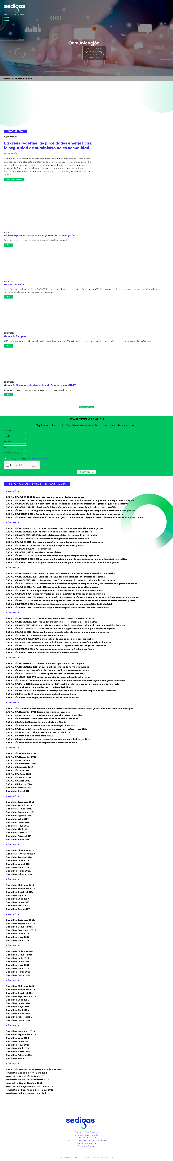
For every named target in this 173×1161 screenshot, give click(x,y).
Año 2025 (11, 522)
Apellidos (8, 436)
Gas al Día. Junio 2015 (18, 962)
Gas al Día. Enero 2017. (18, 909)
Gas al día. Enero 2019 (17, 840)
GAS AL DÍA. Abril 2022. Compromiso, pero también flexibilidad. (39, 687)
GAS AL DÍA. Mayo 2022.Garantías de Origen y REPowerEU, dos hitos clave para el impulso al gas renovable (62, 684)
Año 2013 (11, 1025)
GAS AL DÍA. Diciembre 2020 (21, 754)
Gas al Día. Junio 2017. (18, 902)
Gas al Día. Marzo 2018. (18, 871)
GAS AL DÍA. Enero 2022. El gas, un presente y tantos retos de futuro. (43, 698)
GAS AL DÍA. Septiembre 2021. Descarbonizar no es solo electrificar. (42, 719)
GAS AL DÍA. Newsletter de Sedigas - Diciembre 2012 (34, 1069)
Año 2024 (11, 567)
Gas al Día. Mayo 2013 (17, 1045)
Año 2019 (11, 796)
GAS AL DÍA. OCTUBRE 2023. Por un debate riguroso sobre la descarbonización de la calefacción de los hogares (65, 625)
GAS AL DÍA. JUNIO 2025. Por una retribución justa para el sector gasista (45, 545)
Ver (8, 245)
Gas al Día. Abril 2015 (17, 968)
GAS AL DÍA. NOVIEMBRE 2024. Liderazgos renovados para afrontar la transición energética (55, 577)
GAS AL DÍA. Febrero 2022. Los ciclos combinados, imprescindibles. (41, 694)
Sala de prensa (94, 48)
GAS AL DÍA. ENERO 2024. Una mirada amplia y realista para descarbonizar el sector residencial (57, 608)
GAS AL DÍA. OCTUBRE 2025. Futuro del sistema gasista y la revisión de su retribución (52, 535)
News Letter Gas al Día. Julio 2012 (24, 1083)
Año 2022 (11, 658)
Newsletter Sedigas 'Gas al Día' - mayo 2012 (29, 1090)
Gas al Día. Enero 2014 (18, 1020)
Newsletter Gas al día (94, 55)
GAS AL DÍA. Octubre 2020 (20, 760)
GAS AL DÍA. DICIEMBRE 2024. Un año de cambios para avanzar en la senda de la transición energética (60, 573)
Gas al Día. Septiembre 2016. (21, 930)
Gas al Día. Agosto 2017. (19, 895)
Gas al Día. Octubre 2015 (19, 955)
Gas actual (94, 58)
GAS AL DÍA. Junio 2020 (18, 774)
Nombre (7, 430)
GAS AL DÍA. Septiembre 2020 (21, 764)
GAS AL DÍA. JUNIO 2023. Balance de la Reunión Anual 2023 (37, 636)
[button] (93, 44)
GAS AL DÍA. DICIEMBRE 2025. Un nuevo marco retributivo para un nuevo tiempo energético (54, 528)
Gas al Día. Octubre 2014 (19, 993)
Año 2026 (11, 491)
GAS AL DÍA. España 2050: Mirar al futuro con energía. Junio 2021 (41, 726)
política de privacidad (36, 459)
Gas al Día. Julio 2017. (17, 899)
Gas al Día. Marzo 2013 (18, 1052)
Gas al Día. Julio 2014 (17, 1000)
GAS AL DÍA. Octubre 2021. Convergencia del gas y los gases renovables (44, 715)
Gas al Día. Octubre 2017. (19, 892)
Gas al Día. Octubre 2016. (19, 927)
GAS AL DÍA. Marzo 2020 (19, 784)
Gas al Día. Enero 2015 (18, 975)
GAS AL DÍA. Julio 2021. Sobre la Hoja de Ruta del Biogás (36, 722)
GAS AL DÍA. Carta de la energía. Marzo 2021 (29, 736)
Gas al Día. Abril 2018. (17, 867)
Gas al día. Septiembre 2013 (21, 1035)
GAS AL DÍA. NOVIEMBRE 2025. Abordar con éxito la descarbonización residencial (49, 532)
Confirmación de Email (14, 453)
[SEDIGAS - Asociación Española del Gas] (14, 9)
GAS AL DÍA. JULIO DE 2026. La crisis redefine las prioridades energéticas (45, 497)
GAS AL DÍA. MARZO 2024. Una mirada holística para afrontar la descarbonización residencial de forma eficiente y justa (70, 601)
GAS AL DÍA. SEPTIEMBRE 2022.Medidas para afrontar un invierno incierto (45, 674)
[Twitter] (84, 1130)
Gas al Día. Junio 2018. (18, 864)
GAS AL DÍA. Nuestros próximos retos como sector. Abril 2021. (39, 732)
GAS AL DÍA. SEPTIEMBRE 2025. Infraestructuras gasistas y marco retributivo (47, 539)
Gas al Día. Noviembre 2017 (20, 889)
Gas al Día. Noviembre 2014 (20, 990)
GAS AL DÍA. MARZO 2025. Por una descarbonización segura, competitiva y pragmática (52, 556)
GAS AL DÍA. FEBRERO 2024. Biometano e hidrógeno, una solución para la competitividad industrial (59, 604)
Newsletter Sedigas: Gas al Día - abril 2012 (29, 1093)
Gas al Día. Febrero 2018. (19, 874)
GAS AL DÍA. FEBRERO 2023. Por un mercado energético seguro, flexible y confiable (50, 649)
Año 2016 (11, 914)
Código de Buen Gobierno (86, 1132)
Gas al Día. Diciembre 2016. (20, 920)
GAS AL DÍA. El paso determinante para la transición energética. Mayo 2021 (46, 729)
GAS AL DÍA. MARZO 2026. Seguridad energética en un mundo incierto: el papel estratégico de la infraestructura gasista (70, 511)
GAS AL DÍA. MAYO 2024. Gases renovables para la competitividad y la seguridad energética (55, 594)
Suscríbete (86, 472)
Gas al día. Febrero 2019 (18, 836)
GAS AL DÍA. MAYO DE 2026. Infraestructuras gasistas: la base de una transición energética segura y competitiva (67, 504)
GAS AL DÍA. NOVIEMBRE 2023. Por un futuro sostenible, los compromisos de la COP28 (51, 622)
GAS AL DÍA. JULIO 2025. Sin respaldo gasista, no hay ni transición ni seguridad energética (54, 542)
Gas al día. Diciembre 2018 (20, 850)
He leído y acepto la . (27, 459)
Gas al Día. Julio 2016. (17, 934)
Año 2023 (11, 612)
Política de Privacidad (86, 1144)
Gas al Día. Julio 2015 (17, 958)
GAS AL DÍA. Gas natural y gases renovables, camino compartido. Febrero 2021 (48, 739)
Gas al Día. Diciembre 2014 (20, 986)
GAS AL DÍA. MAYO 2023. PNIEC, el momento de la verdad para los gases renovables (50, 639)
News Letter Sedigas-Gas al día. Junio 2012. (29, 1087)
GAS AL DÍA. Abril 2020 (18, 781)
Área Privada (10, 15)
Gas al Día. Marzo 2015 (18, 972)
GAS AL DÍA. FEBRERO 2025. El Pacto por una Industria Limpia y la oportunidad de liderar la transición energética (66, 559)
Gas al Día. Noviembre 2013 (20, 1031)
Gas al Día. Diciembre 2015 (20, 951)
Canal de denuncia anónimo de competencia (86, 1141)
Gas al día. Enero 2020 (18, 791)
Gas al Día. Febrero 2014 (19, 1017)
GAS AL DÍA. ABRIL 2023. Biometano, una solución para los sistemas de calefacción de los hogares (58, 642)
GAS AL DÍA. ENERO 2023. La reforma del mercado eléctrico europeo (42, 653)
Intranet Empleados (86, 1138)
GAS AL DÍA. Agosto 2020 (19, 767)
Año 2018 (11, 844)
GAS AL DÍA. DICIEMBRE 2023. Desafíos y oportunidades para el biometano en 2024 (50, 618)
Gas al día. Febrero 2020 (19, 788)
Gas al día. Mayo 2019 (17, 826)
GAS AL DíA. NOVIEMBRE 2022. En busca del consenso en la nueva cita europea (47, 667)
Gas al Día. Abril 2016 (17, 940)
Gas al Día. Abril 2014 (17, 1010)
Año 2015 (11, 945)
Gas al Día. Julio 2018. (17, 861)
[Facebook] (88, 1130)
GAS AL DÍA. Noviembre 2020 (21, 757)
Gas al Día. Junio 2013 (18, 1041)
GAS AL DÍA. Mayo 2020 (18, 777)
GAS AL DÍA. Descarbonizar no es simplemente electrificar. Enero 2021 (43, 743)
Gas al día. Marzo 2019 (18, 833)
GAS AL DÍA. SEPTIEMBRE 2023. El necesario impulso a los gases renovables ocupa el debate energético (61, 629)
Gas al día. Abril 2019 (17, 829)
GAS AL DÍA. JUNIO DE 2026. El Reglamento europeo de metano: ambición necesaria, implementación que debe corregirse (70, 500)
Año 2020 (11, 748)
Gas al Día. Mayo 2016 (17, 937)
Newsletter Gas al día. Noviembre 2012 (26, 1073)
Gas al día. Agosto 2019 (18, 816)
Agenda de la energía (94, 52)
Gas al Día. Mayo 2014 (18, 1007)
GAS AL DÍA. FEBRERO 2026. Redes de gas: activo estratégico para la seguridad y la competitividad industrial (64, 514)
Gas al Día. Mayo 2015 (17, 965)
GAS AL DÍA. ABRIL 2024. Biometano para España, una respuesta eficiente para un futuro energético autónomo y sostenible (72, 597)
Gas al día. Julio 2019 (17, 819)
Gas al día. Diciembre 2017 (20, 885)
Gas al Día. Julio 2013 (17, 1038)
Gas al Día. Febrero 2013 (19, 1055)
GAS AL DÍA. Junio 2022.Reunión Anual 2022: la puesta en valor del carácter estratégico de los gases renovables (65, 681)
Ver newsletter (14, 180)
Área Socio (21, 15)
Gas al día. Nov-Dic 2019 (19, 805)
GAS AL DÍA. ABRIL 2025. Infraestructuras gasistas (33, 552)
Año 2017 (11, 879)
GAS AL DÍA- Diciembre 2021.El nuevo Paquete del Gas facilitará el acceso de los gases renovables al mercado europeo (69, 709)
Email (6, 447)
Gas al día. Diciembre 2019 (20, 802)
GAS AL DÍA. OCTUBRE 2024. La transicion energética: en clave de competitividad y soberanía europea (61, 580)
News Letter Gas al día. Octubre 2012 (26, 1076)
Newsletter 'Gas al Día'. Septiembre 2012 (27, 1080)
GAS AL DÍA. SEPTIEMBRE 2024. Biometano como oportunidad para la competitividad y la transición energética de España (71, 584)
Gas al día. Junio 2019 (17, 822)
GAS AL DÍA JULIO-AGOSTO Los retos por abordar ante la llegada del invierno (48, 677)
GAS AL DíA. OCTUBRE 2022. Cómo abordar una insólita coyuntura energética (47, 670)
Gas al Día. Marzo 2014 (18, 1014)
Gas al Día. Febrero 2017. (19, 906)
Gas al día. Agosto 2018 (19, 857)
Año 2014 (11, 980)
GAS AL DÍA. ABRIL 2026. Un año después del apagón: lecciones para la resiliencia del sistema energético (61, 507)
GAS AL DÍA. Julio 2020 (18, 771)
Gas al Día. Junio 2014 (18, 1003)
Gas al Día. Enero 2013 (18, 1059)
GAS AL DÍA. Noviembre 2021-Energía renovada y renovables (38, 712)
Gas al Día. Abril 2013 (17, 1048)
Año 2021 (11, 703)
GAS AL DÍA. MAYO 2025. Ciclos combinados (29, 549)
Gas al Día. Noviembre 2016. (20, 923)
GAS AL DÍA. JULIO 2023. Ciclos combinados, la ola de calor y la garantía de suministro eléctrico (57, 632)
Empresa (8, 442)
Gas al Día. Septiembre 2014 (21, 996)
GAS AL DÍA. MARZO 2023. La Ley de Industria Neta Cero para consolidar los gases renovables (56, 646)
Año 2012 (11, 1063)
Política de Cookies (86, 1146)
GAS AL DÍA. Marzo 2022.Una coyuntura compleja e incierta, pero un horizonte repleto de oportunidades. (61, 691)
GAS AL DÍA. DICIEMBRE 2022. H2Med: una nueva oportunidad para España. (45, 664)
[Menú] (6, 19)
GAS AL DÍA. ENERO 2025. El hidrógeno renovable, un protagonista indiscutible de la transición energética (62, 563)
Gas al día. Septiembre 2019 (21, 812)
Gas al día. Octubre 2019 (19, 809)
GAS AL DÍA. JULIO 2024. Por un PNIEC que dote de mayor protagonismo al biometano (52, 587)
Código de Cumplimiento (86, 1135)
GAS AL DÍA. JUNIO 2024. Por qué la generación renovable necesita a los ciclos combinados (54, 590)
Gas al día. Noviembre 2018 (20, 854)
